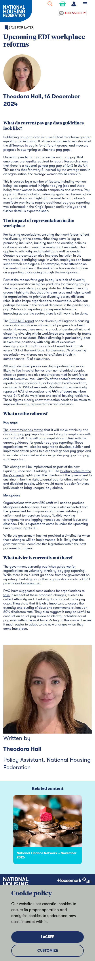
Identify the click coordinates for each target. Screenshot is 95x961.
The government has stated (23, 430)
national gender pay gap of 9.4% (49, 166)
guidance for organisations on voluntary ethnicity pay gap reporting (44, 568)
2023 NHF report (22, 321)
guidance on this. (28, 583)
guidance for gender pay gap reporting (44, 442)
